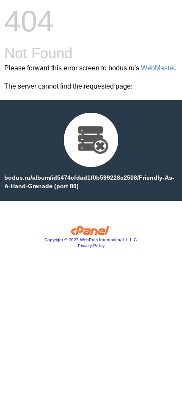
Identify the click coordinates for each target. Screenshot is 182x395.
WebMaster (158, 68)
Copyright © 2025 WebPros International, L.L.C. (91, 239)
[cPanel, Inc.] (91, 232)
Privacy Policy (91, 245)
